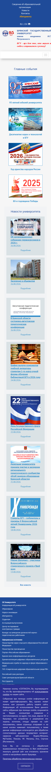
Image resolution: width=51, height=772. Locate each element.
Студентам (6, 619)
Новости (25, 10)
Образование (7, 609)
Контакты (25, 13)
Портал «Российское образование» (16, 652)
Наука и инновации (9, 612)
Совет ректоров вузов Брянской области (18, 678)
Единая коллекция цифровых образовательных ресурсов (25, 659)
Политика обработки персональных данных (22, 759)
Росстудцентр (7, 681)
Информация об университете (14, 605)
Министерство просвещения (13, 649)
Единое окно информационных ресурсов (18, 656)
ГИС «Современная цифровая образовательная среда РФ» (25, 669)
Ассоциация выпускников (12, 623)
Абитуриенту (7, 616)
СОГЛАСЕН (25, 766)
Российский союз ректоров (13, 674)
